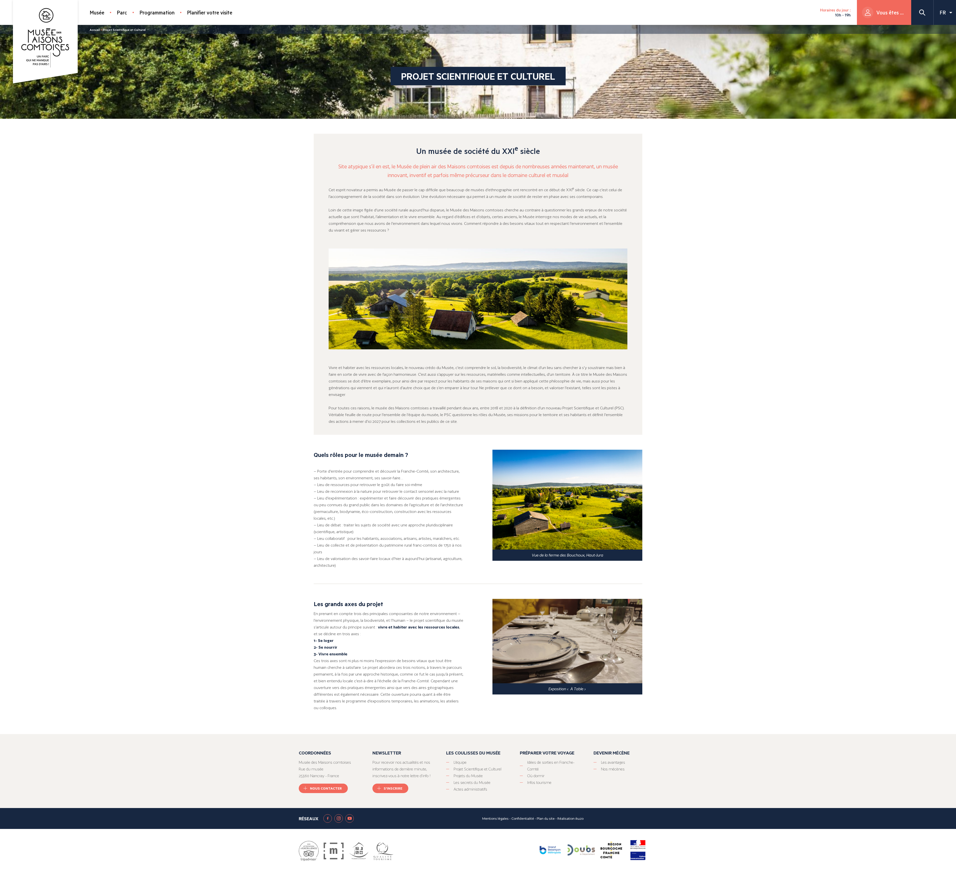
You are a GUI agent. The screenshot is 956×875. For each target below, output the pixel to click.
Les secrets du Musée (472, 782)
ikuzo (579, 818)
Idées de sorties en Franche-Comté (550, 765)
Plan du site (546, 818)
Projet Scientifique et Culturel (477, 769)
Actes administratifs (470, 789)
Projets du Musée (468, 775)
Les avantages (613, 762)
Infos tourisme (539, 782)
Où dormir (535, 775)
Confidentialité (522, 818)
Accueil (95, 30)
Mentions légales (495, 818)
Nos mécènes (613, 769)
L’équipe (460, 762)
